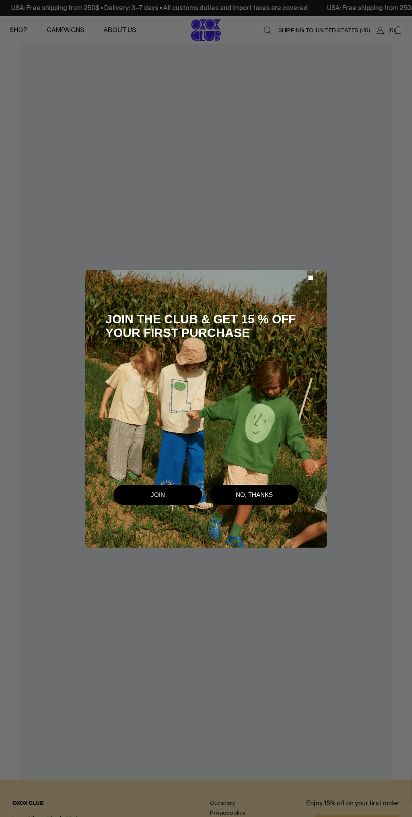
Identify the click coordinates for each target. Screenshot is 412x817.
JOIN (158, 494)
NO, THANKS (254, 494)
